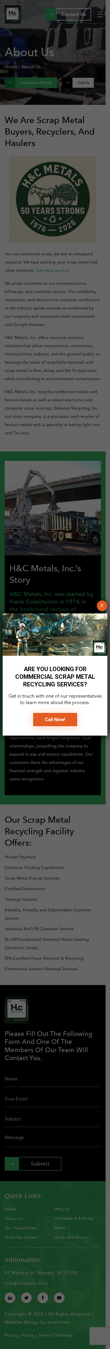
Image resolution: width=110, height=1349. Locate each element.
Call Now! (55, 719)
